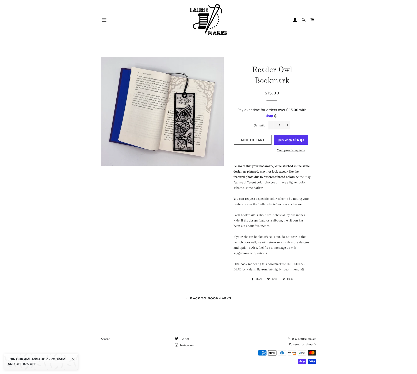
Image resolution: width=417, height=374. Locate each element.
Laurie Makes (307, 339)
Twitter (184, 339)
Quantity (259, 125)
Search (105, 339)
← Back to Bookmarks (209, 298)
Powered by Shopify (302, 344)
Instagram (186, 345)
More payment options (291, 150)
